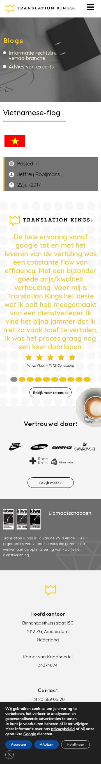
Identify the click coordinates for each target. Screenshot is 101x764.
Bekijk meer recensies (50, 393)
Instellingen (75, 744)
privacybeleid (63, 729)
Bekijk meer (49, 482)
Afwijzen (46, 744)
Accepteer (18, 744)
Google (29, 734)
